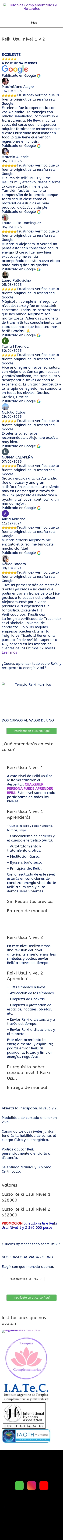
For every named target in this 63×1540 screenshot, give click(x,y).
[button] (3, 1386)
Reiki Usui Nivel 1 (25, 767)
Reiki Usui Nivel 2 (25, 937)
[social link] (19, 1485)
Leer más (9, 652)
